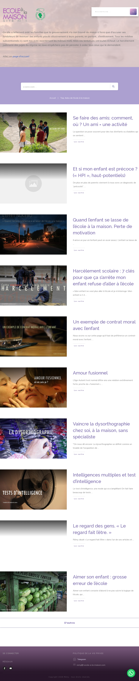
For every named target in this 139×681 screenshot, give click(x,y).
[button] (131, 673)
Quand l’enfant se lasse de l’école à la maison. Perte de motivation (102, 226)
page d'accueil (21, 56)
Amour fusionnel (90, 373)
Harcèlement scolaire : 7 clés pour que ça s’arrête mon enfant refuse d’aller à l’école (103, 277)
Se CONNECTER (11, 653)
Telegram (81, 659)
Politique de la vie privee (88, 653)
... (84, 135)
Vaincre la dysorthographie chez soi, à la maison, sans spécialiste (101, 430)
